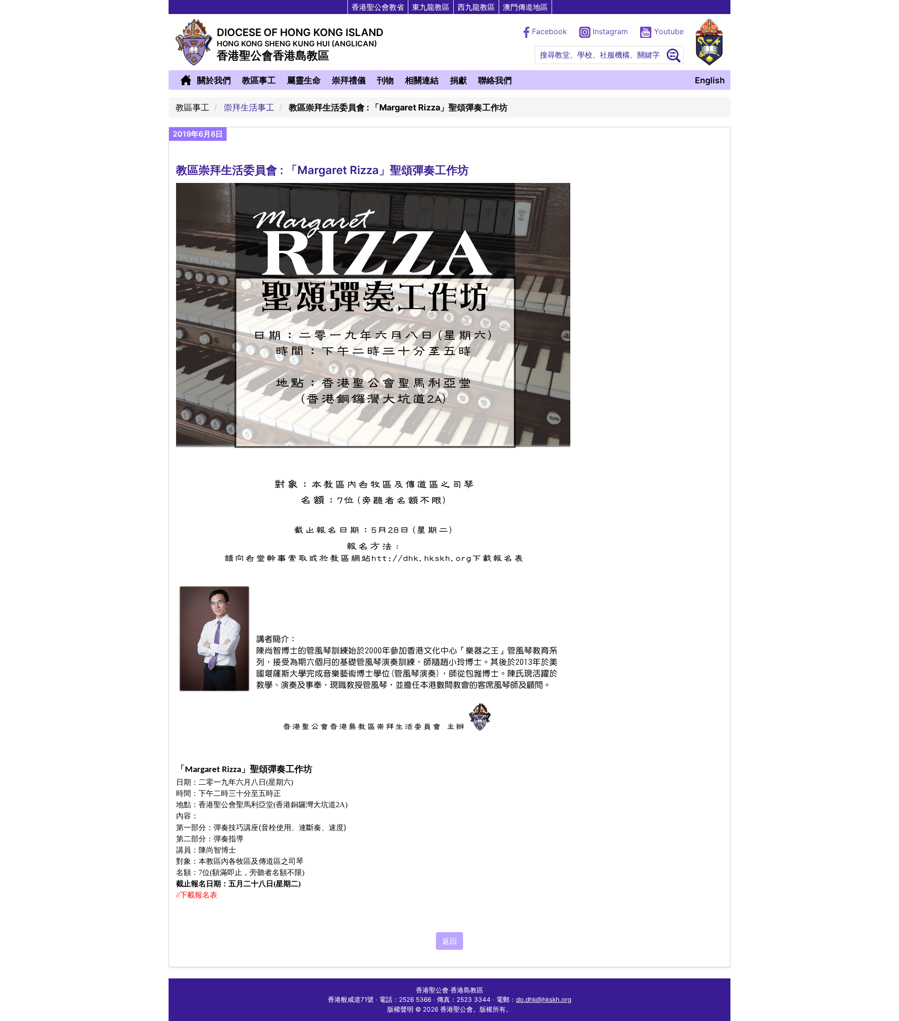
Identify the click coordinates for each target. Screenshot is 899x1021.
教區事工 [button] (259, 80)
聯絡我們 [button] (495, 80)
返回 (449, 941)
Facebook (549, 31)
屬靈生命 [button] (304, 80)
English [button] (710, 80)
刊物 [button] (385, 80)
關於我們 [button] (214, 80)
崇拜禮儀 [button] (349, 80)
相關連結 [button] (422, 80)
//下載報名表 (196, 895)
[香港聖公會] (709, 42)
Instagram (610, 31)
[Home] (186, 80)
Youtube (668, 31)
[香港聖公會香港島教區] (194, 42)
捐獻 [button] (458, 80)
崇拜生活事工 (249, 107)
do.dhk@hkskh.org (543, 999)
